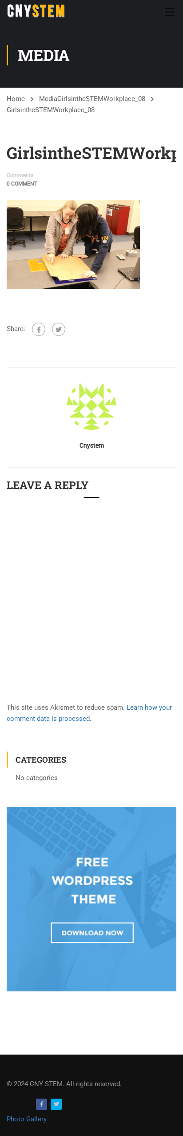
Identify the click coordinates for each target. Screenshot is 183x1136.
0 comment (22, 184)
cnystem (92, 445)
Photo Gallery (27, 1119)
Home (16, 99)
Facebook (41, 1104)
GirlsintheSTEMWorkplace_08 (101, 99)
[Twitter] (58, 329)
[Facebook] (38, 329)
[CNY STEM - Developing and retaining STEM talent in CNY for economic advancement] (35, 11)
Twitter (56, 1104)
